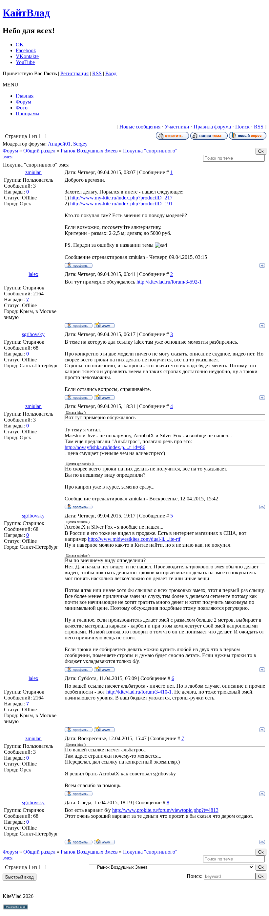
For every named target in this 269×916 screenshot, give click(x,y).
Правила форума (212, 126)
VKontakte (27, 56)
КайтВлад (26, 13)
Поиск (242, 126)
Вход (110, 73)
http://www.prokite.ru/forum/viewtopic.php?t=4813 (165, 810)
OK (20, 44)
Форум (10, 150)
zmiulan (33, 172)
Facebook (26, 50)
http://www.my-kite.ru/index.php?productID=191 (122, 203)
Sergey (80, 144)
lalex (33, 274)
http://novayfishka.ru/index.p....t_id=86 (105, 447)
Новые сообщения (139, 126)
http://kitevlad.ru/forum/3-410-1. (139, 692)
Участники (177, 126)
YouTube (25, 62)
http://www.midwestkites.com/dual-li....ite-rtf (134, 539)
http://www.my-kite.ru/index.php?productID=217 (121, 197)
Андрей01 (59, 144)
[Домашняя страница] (104, 325)
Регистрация (74, 73)
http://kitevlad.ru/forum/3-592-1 (169, 282)
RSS (97, 73)
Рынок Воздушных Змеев (89, 150)
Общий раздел (39, 150)
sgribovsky (33, 334)
